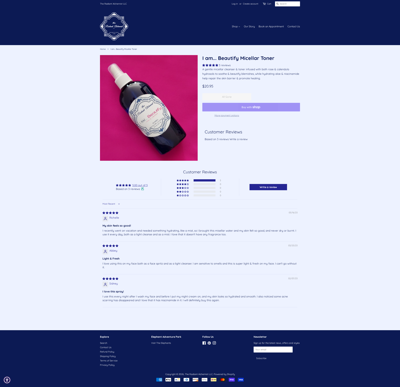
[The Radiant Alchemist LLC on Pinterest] (209, 343)
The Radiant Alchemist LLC (113, 3)
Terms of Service (109, 360)
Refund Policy (107, 351)
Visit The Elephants (161, 343)
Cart (269, 3)
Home (103, 49)
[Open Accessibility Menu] (7, 380)
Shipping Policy (108, 356)
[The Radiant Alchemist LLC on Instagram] (214, 343)
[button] (210, 65)
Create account (250, 3)
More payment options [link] (227, 115)
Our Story (249, 26)
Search (103, 343)
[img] (110, 212)
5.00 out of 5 (140, 185)
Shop (235, 26)
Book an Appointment (271, 26)
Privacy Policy (107, 365)
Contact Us (294, 26)
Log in (235, 3)
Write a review (239, 139)
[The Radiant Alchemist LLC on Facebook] (204, 343)
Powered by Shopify (224, 374)
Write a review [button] (268, 187)
